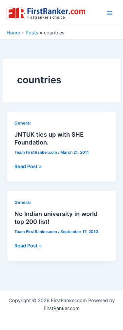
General (22, 123)
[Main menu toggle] (109, 13)
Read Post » (28, 166)
